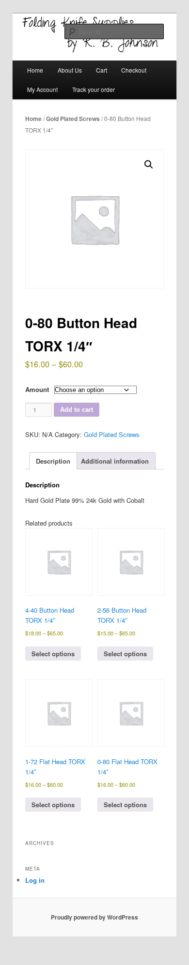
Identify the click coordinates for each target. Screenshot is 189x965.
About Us (70, 70)
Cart (101, 70)
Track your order (93, 89)
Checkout (133, 70)
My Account (42, 89)
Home (35, 70)
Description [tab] (53, 461)
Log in (35, 880)
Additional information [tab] (115, 461)
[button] (149, 164)
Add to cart (76, 409)
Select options (53, 653)
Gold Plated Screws (73, 118)
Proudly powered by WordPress (94, 917)
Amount (37, 389)
